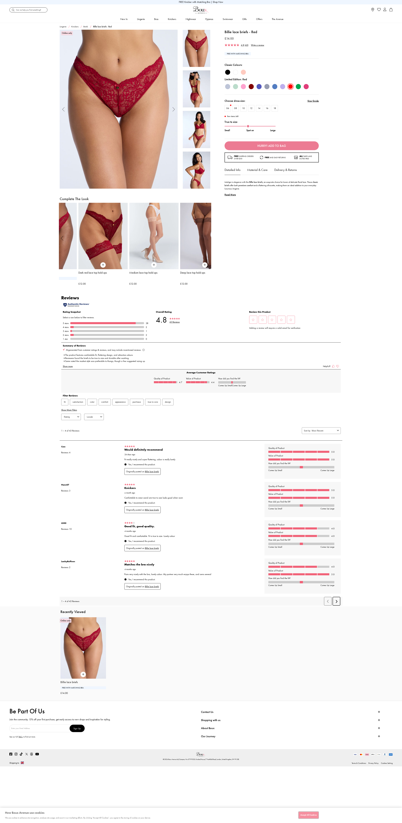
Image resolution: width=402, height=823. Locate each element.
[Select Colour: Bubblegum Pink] (243, 86)
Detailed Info (232, 170)
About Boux (208, 728)
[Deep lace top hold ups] (186, 236)
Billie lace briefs (69, 682)
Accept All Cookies (308, 815)
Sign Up (77, 728)
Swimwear (228, 19)
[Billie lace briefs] (119, 109)
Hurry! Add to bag (271, 146)
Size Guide (313, 100)
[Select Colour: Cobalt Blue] (259, 86)
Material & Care (257, 170)
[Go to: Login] (384, 10)
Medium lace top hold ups (125, 272)
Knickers (172, 19)
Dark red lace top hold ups (74, 272)
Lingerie (141, 19)
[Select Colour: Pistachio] (235, 86)
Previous (63, 109)
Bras (156, 19)
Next (174, 109)
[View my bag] (391, 10)
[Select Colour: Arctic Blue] (228, 86)
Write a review (257, 45)
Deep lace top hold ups (173, 272)
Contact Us (207, 712)
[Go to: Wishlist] (378, 10)
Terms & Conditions (359, 763)
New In (124, 19)
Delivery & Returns (285, 170)
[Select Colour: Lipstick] (306, 86)
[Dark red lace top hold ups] (84, 236)
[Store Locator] (372, 10)
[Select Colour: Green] (298, 86)
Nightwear (191, 19)
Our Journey (208, 736)
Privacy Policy (373, 763)
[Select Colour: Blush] (243, 72)
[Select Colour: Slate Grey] (267, 86)
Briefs (85, 26)
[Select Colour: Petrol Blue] (275, 86)
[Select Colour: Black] (228, 72)
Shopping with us (210, 720)
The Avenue (277, 19)
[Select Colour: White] (235, 72)
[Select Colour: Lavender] (283, 86)
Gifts (244, 19)
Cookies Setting (387, 763)
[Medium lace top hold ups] (135, 236)
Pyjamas (209, 19)
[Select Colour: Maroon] (251, 86)
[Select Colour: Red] (290, 86)
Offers (259, 19)
